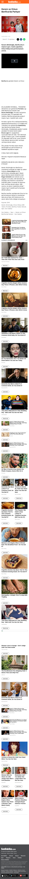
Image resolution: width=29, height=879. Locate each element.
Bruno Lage (5, 133)
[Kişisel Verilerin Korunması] (20, 871)
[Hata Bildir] (16, 872)
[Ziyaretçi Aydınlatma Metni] (7, 872)
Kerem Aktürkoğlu (7, 112)
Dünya (17, 855)
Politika (20, 857)
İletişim (11, 853)
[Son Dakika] (14, 2)
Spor (2, 857)
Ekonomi (23, 855)
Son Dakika (4, 855)
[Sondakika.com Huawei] (23, 875)
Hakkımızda (3, 853)
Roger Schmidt (6, 177)
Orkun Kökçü (11, 171)
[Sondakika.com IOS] (5, 875)
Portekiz (21, 109)
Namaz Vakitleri (5, 859)
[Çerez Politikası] (9, 871)
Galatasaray (22, 125)
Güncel (11, 855)
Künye (15, 853)
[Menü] (2, 2)
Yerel (14, 857)
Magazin (8, 857)
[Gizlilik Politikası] (13, 870)
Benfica (3, 81)
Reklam (8, 853)
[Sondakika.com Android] (14, 875)
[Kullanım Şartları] (5, 870)
